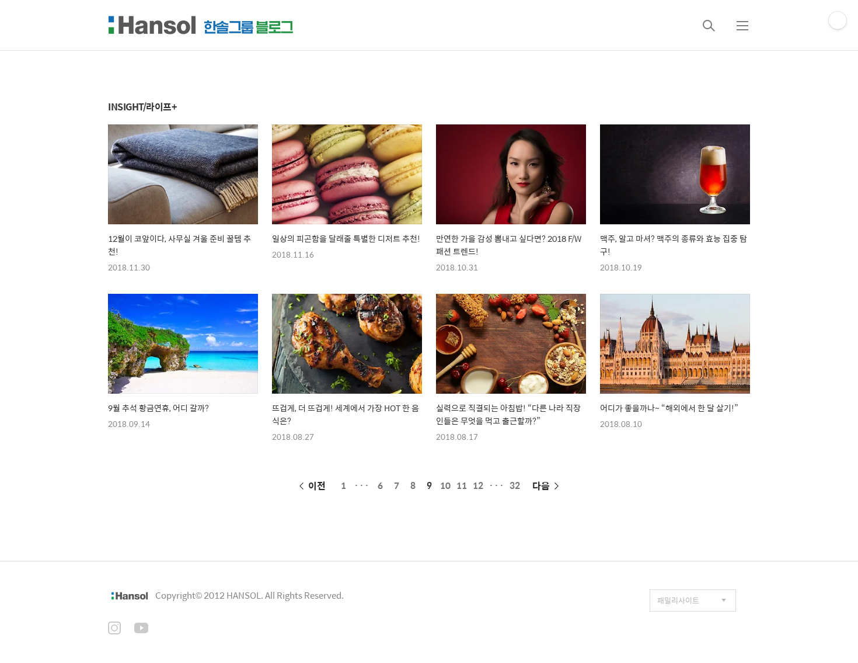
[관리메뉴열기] (837, 20)
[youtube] (141, 629)
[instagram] (114, 629)
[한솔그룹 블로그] (201, 25)
